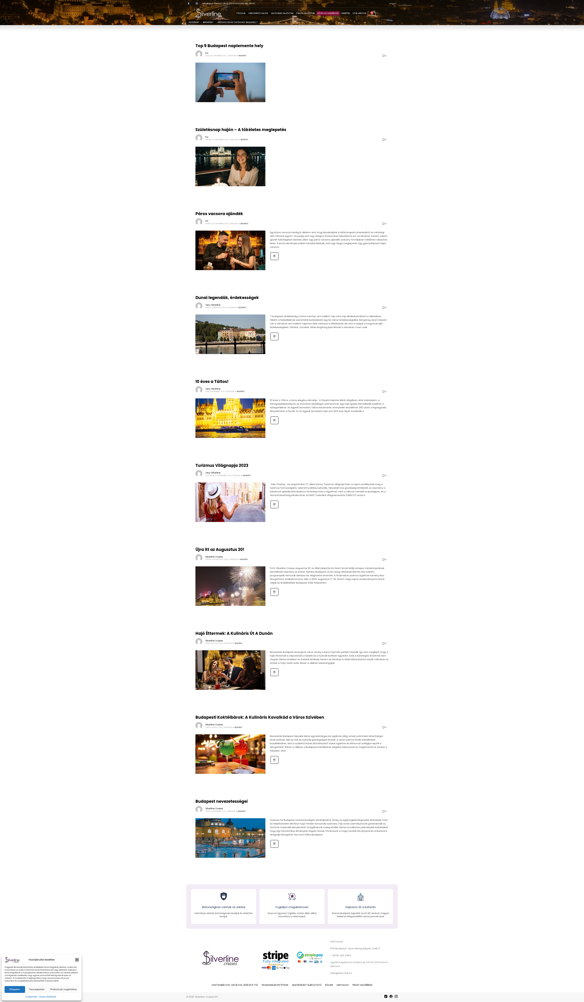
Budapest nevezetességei (221, 801)
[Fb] (188, 3)
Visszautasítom (37, 989)
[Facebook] (391, 996)
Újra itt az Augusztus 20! (219, 549)
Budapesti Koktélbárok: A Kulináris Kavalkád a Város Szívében (259, 717)
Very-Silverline (213, 304)
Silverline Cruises (214, 556)
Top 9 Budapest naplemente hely (229, 45)
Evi (206, 53)
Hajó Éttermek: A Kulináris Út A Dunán (234, 633)
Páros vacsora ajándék (219, 213)
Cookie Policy (32, 996)
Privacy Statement (47, 996)
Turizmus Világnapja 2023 (221, 465)
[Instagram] (197, 3)
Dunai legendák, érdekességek (227, 297)
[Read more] (274, 259)
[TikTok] (385, 996)
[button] (76, 959)
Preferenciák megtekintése (63, 989)
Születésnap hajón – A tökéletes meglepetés (240, 129)
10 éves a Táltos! (211, 381)
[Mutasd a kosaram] (373, 13)
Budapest (242, 56)
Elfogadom (14, 989)
